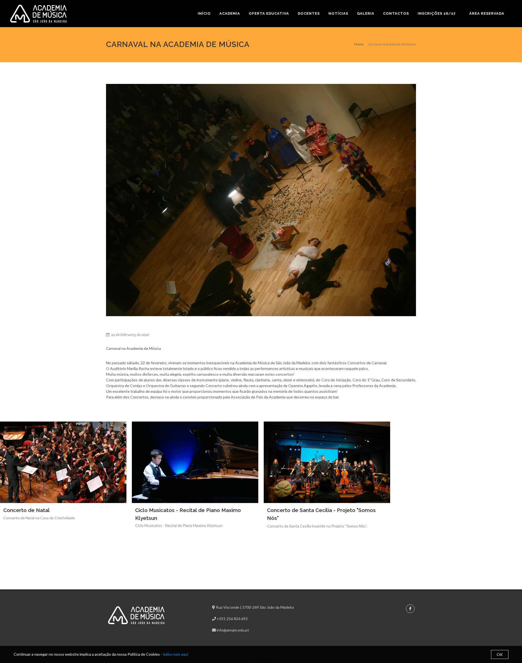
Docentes (309, 13)
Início (204, 13)
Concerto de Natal (26, 510)
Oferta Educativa (269, 13)
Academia (229, 13)
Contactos (396, 13)
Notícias (338, 13)
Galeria (365, 13)
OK (500, 654)
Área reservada (486, 13)
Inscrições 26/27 (437, 13)
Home (358, 44)
